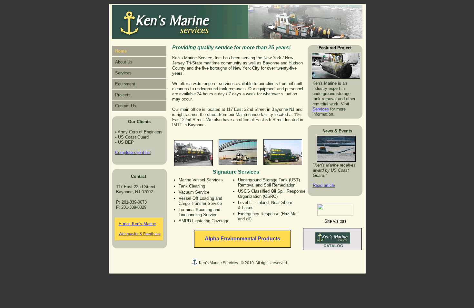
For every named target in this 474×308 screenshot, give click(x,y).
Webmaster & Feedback (140, 234)
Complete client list (133, 152)
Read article (324, 185)
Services (320, 109)
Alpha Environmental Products (242, 238)
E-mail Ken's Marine (137, 223)
